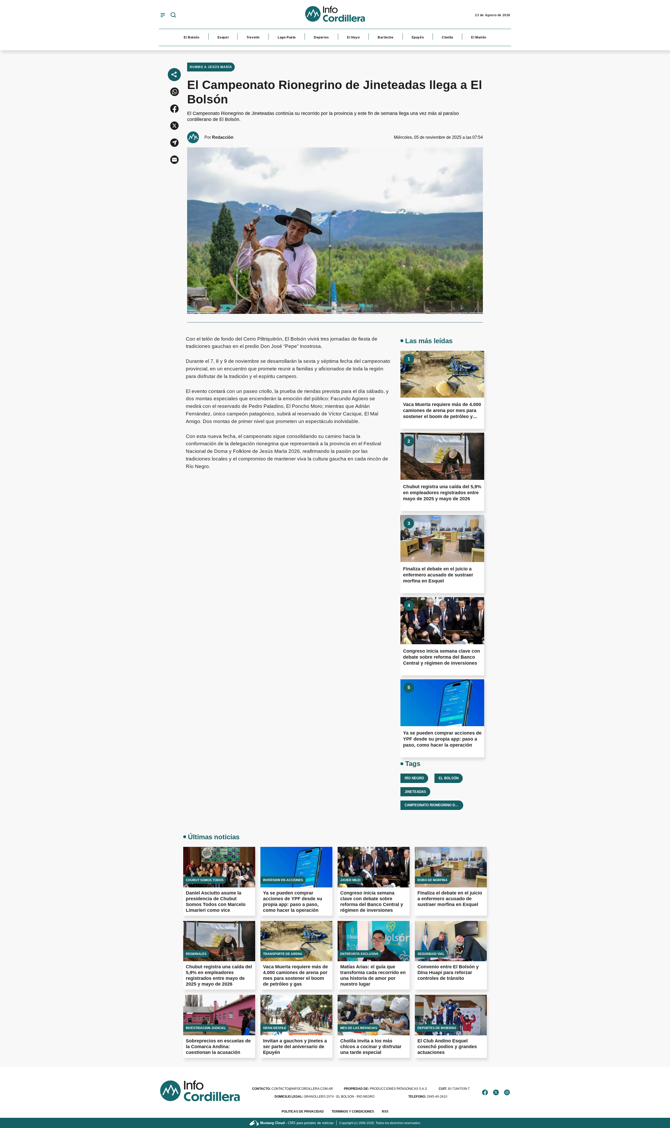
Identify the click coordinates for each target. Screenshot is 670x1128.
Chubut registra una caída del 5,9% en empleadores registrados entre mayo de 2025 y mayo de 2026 (442, 492)
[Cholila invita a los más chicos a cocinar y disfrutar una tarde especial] (374, 1015)
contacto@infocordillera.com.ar (292, 1089)
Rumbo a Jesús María (211, 67)
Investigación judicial (206, 1028)
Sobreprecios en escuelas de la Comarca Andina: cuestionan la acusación (218, 1046)
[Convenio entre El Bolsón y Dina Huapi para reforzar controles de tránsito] (451, 941)
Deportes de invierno (436, 1028)
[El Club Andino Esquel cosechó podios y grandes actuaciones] (451, 1015)
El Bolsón (191, 37)
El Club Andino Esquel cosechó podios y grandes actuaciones (447, 1046)
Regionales (196, 953)
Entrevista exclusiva (359, 953)
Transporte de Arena (282, 953)
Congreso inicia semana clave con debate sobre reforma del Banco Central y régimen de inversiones (441, 657)
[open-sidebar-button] (163, 15)
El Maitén (478, 37)
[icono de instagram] (507, 1092)
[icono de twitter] (496, 1092)
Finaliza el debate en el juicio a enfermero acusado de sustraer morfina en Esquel (438, 575)
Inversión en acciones (283, 880)
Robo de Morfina (432, 880)
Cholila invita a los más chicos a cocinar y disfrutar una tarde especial (370, 1046)
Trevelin (253, 37)
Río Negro (414, 778)
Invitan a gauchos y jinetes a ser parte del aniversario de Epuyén (295, 1046)
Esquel (223, 37)
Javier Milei (350, 880)
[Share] (174, 74)
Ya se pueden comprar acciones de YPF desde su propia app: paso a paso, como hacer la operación (442, 739)
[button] (174, 91)
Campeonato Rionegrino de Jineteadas (442, 805)
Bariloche (385, 37)
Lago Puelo (287, 37)
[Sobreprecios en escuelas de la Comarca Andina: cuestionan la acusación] (219, 1015)
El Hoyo (353, 37)
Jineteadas (415, 792)
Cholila (447, 37)
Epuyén (418, 37)
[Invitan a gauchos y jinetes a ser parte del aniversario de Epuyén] (296, 1015)
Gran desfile (274, 1028)
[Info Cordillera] (335, 15)
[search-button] (173, 15)
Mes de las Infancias (358, 1028)
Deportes (321, 37)
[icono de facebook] (485, 1092)
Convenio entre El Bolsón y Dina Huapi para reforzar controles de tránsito (448, 972)
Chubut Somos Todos (205, 880)
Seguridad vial (430, 953)
